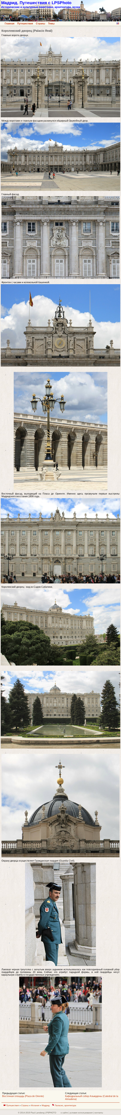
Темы (51, 23)
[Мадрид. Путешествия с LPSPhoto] (60, 20)
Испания (35, 1105)
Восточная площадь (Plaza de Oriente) (23, 1096)
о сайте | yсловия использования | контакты (82, 1112)
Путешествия (25, 23)
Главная (9, 23)
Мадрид (46, 1105)
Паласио (59, 1105)
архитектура (70, 1105)
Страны (40, 23)
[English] (117, 23)
